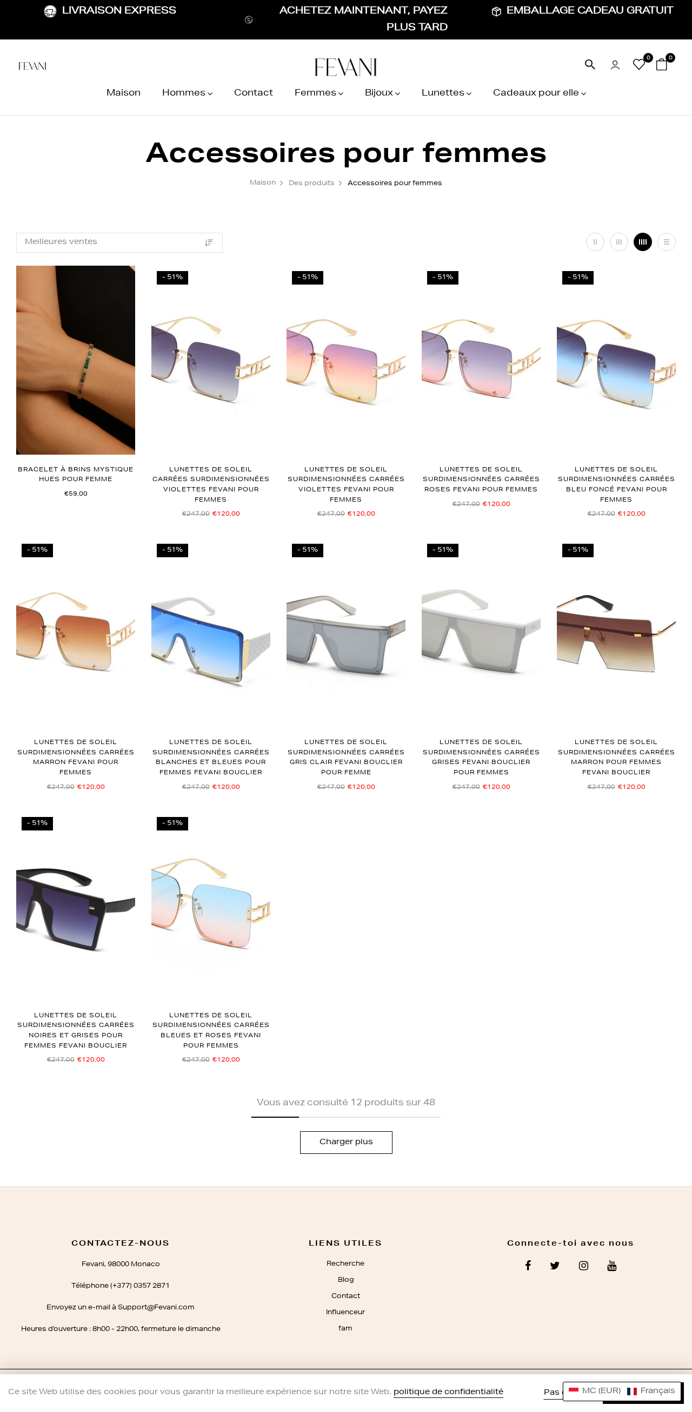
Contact (253, 94)
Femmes (315, 94)
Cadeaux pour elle (536, 94)
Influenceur (345, 1312)
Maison (124, 94)
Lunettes (443, 94)
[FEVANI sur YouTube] (611, 1267)
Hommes (183, 94)
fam (345, 1329)
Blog (346, 1280)
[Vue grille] (595, 242)
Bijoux (379, 94)
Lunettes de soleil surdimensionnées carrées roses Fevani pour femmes (481, 480)
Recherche (345, 1264)
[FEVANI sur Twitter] (555, 1267)
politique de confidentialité (448, 1392)
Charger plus (346, 1142)
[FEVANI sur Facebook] (528, 1267)
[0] (639, 67)
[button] (622, 1391)
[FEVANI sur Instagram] (583, 1267)
